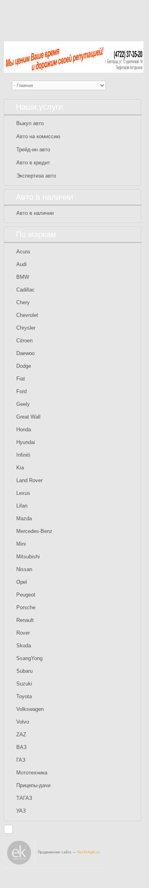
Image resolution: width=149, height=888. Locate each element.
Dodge (23, 366)
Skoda (23, 646)
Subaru (24, 671)
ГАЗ (20, 760)
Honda (23, 429)
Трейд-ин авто (33, 150)
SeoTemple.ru (88, 852)
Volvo (22, 722)
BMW (22, 277)
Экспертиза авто (36, 176)
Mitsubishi (28, 557)
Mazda (24, 518)
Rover (23, 633)
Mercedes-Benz (34, 531)
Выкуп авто (30, 123)
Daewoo (25, 353)
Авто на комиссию (38, 136)
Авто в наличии (35, 213)
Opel (21, 582)
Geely (23, 404)
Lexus (23, 493)
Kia (20, 468)
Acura (23, 252)
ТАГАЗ (24, 798)
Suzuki (24, 684)
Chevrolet (27, 315)
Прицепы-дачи (33, 785)
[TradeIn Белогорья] (73, 17)
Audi (21, 264)
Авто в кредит (33, 163)
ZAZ (21, 734)
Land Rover (29, 480)
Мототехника (31, 773)
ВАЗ (21, 747)
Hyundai (25, 442)
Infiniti (23, 455)
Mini (21, 544)
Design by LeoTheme (118, 878)
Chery (23, 302)
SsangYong (29, 658)
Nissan (24, 569)
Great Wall (28, 417)
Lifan (21, 506)
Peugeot (25, 595)
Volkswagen (30, 709)
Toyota (24, 696)
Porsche (25, 607)
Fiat (20, 379)
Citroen (24, 341)
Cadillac (25, 290)
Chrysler (25, 328)
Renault (25, 620)
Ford (21, 391)
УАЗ (21, 811)
